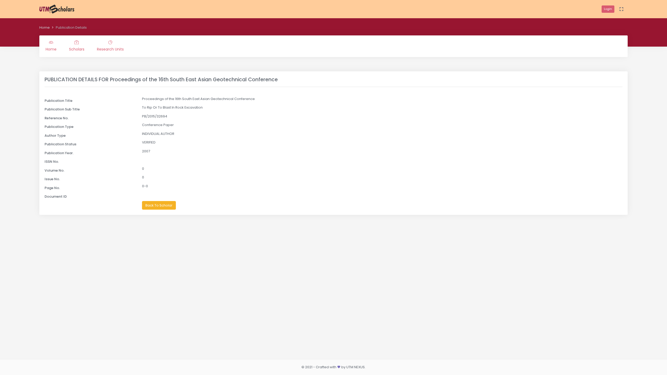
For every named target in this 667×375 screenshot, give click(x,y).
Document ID (56, 196)
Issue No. (52, 179)
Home (44, 27)
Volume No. (54, 170)
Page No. (52, 187)
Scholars (76, 49)
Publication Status (60, 144)
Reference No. (57, 118)
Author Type (55, 135)
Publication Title (58, 100)
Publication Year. (59, 153)
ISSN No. (52, 161)
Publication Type (59, 126)
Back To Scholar (158, 205)
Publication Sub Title (62, 109)
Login (608, 9)
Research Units (110, 49)
